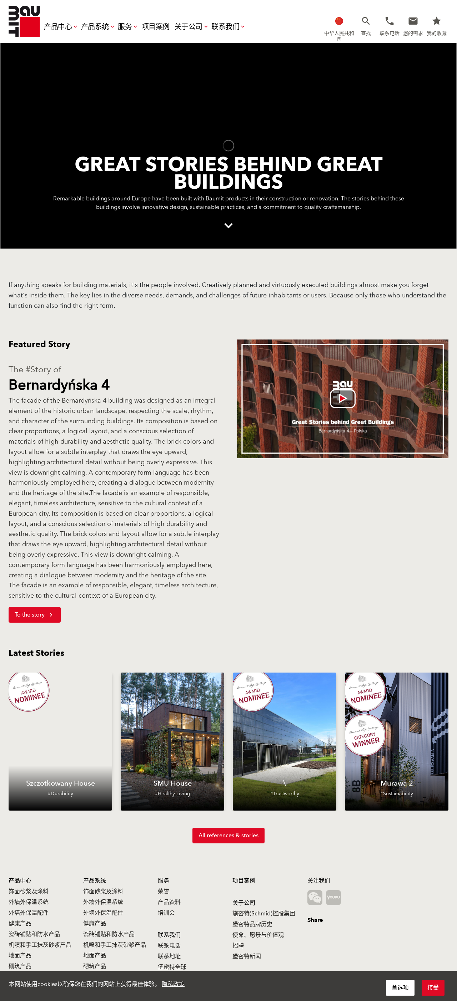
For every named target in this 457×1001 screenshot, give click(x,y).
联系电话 (169, 946)
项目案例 (156, 27)
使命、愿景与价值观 (258, 935)
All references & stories (228, 836)
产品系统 (95, 27)
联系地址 (169, 956)
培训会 (166, 913)
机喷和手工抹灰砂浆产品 (40, 945)
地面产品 (20, 956)
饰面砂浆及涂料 (29, 892)
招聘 (238, 946)
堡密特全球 (172, 967)
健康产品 (20, 924)
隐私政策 (173, 984)
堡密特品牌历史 (252, 924)
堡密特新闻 (246, 956)
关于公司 (188, 27)
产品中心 (58, 27)
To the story (30, 615)
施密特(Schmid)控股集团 (263, 914)
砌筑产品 (20, 966)
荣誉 (163, 892)
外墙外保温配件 (29, 913)
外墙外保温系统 (29, 902)
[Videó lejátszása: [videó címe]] (342, 398)
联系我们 (225, 27)
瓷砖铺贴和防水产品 (34, 934)
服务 (125, 27)
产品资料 (169, 902)
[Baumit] (24, 21)
